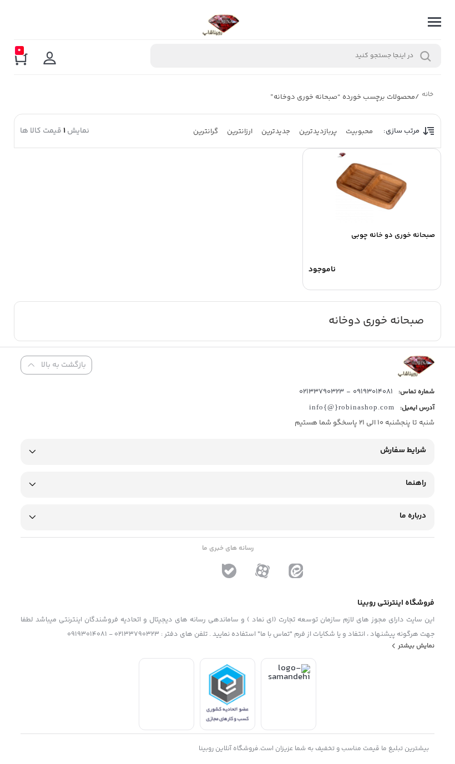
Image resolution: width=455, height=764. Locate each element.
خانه (427, 96)
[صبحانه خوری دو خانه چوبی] (372, 187)
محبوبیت (359, 131)
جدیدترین (275, 131)
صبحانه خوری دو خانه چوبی (393, 235)
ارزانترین (239, 131)
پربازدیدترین (318, 131)
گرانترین (205, 131)
